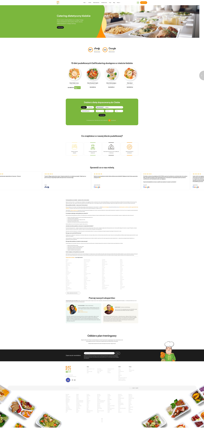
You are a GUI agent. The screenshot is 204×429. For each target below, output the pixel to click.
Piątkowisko (68, 280)
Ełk (66, 412)
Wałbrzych (119, 412)
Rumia (109, 400)
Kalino (85, 271)
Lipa (66, 275)
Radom (109, 398)
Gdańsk (77, 394)
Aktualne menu (104, 2)
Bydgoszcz (67, 401)
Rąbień (121, 281)
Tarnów (119, 405)
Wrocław (130, 400)
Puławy (109, 396)
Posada (85, 281)
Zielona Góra (131, 409)
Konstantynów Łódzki (87, 273)
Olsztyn (98, 396)
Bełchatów (103, 260)
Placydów (103, 280)
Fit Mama (109, 372)
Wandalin (85, 286)
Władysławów (68, 287)
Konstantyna (68, 273)
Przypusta (103, 281)
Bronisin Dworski (86, 261)
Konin (121, 272)
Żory (129, 410)
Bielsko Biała (68, 399)
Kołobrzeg (88, 395)
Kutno (103, 274)
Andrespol (103, 259)
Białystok (67, 398)
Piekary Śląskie (99, 408)
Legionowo (88, 400)
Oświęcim (98, 403)
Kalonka (103, 271)
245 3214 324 (113, 120)
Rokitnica (85, 282)
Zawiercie (130, 404)
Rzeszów (109, 403)
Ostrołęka (98, 399)
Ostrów (121, 278)
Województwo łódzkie (70, 257)
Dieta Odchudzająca (111, 83)
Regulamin (120, 375)
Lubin (87, 404)
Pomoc (118, 2)
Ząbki (129, 405)
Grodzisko (85, 267)
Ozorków (67, 279)
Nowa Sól (98, 394)
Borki (66, 261)
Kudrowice (85, 274)
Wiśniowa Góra (122, 286)
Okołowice (103, 278)
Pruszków (109, 395)
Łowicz (121, 275)
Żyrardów (130, 412)
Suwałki (119, 399)
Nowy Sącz (99, 395)
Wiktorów (103, 286)
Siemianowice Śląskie (111, 405)
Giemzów (103, 265)
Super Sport (99, 368)
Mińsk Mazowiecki (90, 410)
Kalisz (77, 409)
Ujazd (66, 286)
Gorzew (103, 266)
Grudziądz (78, 403)
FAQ (129, 368)
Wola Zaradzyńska (68, 288)
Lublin (88, 405)
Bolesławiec (68, 400)
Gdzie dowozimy (96, 2)
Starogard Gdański (121, 398)
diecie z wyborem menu (74, 210)
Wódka (85, 287)
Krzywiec (67, 274)
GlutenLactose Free (111, 368)
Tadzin (85, 285)
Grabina (67, 267)
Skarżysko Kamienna (111, 408)
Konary (103, 272)
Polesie (121, 280)
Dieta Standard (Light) (92, 83)
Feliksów (85, 265)
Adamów (67, 259)
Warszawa (130, 394)
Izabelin (103, 268)
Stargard (119, 396)
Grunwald (103, 267)
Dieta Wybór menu (74, 83)
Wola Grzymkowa (104, 287)
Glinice (67, 266)
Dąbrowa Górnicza (69, 409)
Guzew (121, 267)
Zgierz (121, 288)
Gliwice (77, 396)
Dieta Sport (130, 83)
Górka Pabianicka (86, 266)
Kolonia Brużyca (68, 272)
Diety (84, 2)
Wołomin (130, 399)
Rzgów (103, 282)
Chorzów (67, 405)
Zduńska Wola (104, 288)
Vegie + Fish (99, 371)
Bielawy (121, 260)
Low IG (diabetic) (100, 370)
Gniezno (77, 399)
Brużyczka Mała (104, 261)
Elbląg (67, 410)
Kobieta (83, 107)
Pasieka (103, 279)
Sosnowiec (120, 394)
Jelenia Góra (78, 408)
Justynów (67, 271)
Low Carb (109, 370)
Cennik (90, 2)
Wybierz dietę (60, 27)
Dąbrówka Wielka (104, 264)
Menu (119, 372)
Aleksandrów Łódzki (87, 259)
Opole (98, 398)
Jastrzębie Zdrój (78, 405)
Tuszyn (121, 285)
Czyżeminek (86, 264)
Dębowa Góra (68, 265)
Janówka (121, 268)
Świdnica (119, 401)
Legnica (88, 401)
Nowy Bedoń (86, 278)
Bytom (67, 403)
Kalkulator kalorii (131, 370)
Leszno (88, 403)
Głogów (77, 398)
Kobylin (121, 271)
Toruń (119, 409)
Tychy (119, 410)
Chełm (67, 404)
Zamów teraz (143, 2)
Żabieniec (85, 288)
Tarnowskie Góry (121, 404)
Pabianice (85, 279)
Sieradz (121, 282)
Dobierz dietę (102, 115)
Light (88, 370)
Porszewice (67, 281)
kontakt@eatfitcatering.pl (71, 376)
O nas (110, 2)
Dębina (121, 264)
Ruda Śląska (109, 399)
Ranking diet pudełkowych (122, 377)
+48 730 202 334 (70, 375)
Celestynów (67, 264)
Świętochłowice (120, 403)
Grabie (121, 266)
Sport (88, 372)
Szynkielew (67, 285)
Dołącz (118, 353)
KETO (108, 371)
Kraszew (121, 273)
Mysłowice (88, 412)
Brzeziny (121, 261)
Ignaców (85, 268)
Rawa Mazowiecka (68, 282)
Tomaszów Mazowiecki (105, 285)
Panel (138, 2)
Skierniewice (110, 409)
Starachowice (120, 395)
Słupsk (109, 410)
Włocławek (130, 396)
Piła (97, 409)
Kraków (88, 398)
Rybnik (109, 401)
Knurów (88, 394)
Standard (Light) (89, 371)
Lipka (85, 275)
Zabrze (130, 401)
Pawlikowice (122, 279)
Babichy (67, 260)
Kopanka (103, 273)
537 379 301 (81, 310)
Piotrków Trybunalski (87, 280)
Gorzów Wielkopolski (79, 400)
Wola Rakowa (122, 287)
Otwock (98, 404)
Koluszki (85, 272)
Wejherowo (130, 395)
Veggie (98, 372)
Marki (88, 409)
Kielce (77, 412)
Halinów (67, 268)
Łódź (102, 275)
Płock (98, 412)
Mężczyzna (90, 107)
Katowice (77, 410)
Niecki (67, 278)
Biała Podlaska (68, 396)
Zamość (130, 403)
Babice (121, 259)
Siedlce (109, 404)
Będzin (67, 395)
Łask (121, 274)
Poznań (109, 394)
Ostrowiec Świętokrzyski (101, 400)
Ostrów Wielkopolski (100, 401)
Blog (114, 2)
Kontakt (130, 371)
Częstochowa (68, 408)
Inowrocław (78, 404)
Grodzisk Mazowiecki (79, 401)
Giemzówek (122, 265)
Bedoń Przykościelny (87, 260)
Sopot (109, 412)
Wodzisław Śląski (131, 398)
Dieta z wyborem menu (90, 368)
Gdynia (77, 395)
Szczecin (119, 400)
